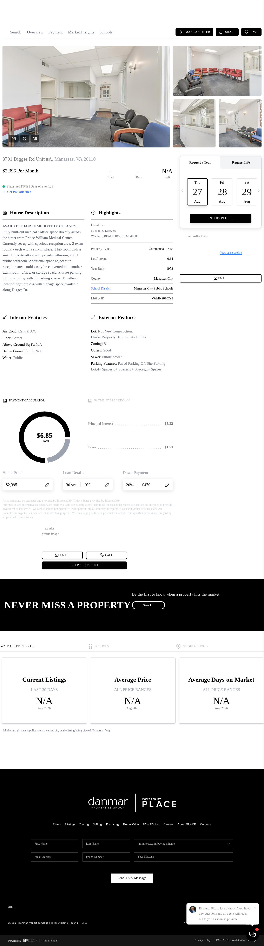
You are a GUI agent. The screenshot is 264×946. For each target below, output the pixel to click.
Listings (70, 824)
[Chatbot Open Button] (252, 934)
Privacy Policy (202, 940)
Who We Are (151, 824)
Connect (205, 824)
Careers (168, 824)
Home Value (131, 824)
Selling (97, 824)
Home (57, 824)
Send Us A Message (132, 878)
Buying (84, 824)
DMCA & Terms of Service (231, 940)
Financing (112, 824)
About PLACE (186, 824)
